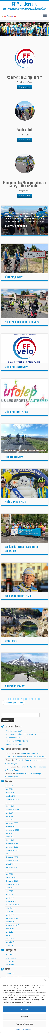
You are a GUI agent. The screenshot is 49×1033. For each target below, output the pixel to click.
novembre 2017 (12, 918)
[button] (45, 980)
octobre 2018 (11, 901)
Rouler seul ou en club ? (31, 753)
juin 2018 (9, 911)
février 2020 (10, 877)
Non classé (10, 954)
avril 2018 (10, 915)
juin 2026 (9, 786)
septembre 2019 (12, 884)
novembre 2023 (12, 823)
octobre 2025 (11, 796)
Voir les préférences (24, 1023)
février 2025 (10, 806)
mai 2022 (9, 854)
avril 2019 (10, 898)
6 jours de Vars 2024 (15, 685)
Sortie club (10, 961)
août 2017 (10, 928)
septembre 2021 (12, 860)
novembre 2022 (12, 847)
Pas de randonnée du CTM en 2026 (22, 322)
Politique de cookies (23, 1029)
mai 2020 (9, 874)
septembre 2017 (12, 925)
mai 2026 (9, 789)
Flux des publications (14, 977)
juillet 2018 (10, 908)
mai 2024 (9, 816)
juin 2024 (9, 813)
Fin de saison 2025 (14, 457)
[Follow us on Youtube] (15, 16)
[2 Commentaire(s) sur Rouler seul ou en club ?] (45, 210)
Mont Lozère (11, 640)
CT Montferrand (24, 4)
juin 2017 (9, 932)
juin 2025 (9, 803)
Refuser (24, 1016)
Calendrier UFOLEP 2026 (16, 412)
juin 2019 (9, 891)
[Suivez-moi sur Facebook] (8, 16)
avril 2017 (10, 939)
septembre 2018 (12, 905)
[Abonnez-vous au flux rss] (3, 16)
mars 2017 (10, 942)
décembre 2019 (12, 881)
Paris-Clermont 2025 (15, 501)
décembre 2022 (12, 843)
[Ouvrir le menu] (45, 16)
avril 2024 (10, 820)
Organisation (11, 958)
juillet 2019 (10, 888)
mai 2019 (9, 894)
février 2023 (10, 840)
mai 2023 (9, 833)
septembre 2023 (12, 830)
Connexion (10, 973)
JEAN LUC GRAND (14, 756)
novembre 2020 (12, 867)
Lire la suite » (24, 87)
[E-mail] (5, 16)
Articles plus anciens (13, 702)
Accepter (24, 1009)
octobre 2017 (11, 922)
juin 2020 (9, 871)
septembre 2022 (12, 850)
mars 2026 (10, 792)
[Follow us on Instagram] (12, 16)
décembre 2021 (12, 857)
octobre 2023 (11, 826)
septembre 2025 (12, 799)
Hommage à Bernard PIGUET (19, 595)
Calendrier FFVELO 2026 (16, 367)
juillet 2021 (10, 864)
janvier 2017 (10, 945)
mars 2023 (10, 837)
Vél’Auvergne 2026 (14, 277)
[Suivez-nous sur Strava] (10, 16)
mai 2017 (9, 935)
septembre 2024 (12, 809)
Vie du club (10, 964)
